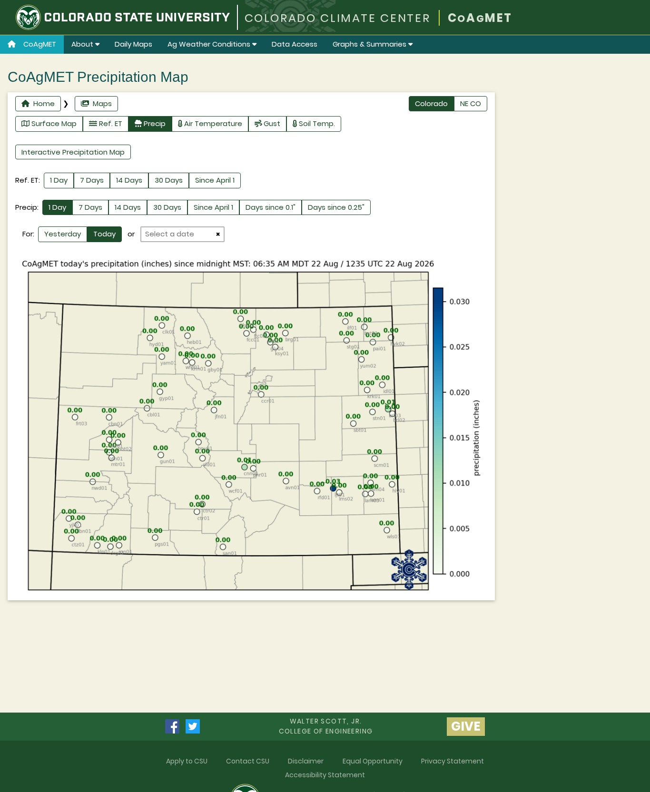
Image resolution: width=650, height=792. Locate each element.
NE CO (470, 103)
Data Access (294, 44)
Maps (100, 103)
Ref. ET (109, 123)
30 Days (169, 180)
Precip (154, 123)
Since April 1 (215, 180)
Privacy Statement (452, 761)
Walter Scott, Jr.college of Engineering (326, 726)
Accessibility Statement (325, 775)
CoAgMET (39, 44)
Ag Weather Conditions (209, 44)
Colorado (431, 103)
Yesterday (62, 234)
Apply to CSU (186, 761)
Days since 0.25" (336, 207)
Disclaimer (306, 761)
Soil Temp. (316, 123)
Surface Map (53, 123)
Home (42, 103)
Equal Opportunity (373, 761)
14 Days (129, 180)
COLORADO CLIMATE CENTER (338, 18)
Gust (271, 123)
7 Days (92, 180)
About (83, 44)
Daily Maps (133, 44)
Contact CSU (247, 761)
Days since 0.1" (270, 207)
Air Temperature (212, 123)
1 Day (59, 180)
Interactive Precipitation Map (73, 152)
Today (104, 234)
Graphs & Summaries (370, 44)
